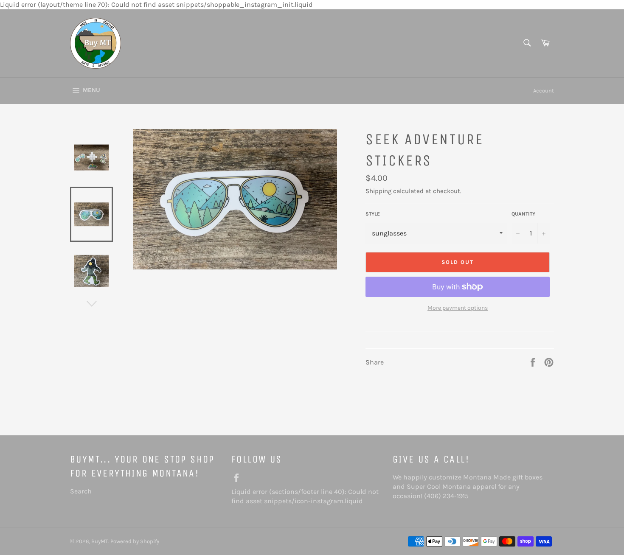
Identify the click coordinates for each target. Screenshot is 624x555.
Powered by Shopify (134, 541)
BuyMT (99, 541)
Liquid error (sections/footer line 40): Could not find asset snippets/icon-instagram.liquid (307, 496)
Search (81, 491)
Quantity (523, 214)
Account (543, 90)
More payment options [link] (457, 307)
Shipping (378, 191)
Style (372, 214)
